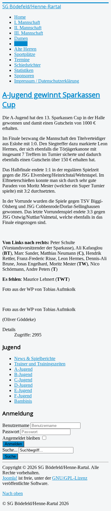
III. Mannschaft (28, 33)
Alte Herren (25, 48)
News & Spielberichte (34, 358)
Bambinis (23, 401)
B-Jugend (23, 374)
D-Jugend (23, 385)
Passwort (11, 431)
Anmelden (13, 444)
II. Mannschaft (27, 27)
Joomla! (9, 478)
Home (20, 17)
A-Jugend (23, 369)
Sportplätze (24, 54)
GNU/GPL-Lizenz (69, 478)
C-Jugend (23, 379)
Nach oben (12, 493)
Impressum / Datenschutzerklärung (46, 80)
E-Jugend (23, 390)
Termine (22, 59)
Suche (10, 456)
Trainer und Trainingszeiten (39, 363)
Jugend (21, 43)
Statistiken (23, 70)
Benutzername (15, 425)
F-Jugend (23, 395)
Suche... (9, 449)
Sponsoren (24, 75)
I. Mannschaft (27, 22)
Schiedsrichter (27, 64)
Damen (21, 38)
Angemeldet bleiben (21, 438)
